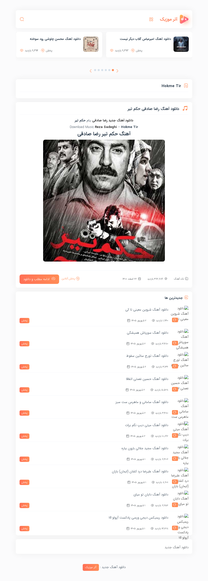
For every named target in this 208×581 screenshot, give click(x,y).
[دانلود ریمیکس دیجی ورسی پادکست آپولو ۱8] (179, 522)
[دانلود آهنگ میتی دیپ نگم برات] (179, 430)
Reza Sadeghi (106, 127)
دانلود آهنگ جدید (121, 120)
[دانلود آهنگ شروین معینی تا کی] (179, 315)
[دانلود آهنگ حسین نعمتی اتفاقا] (179, 384)
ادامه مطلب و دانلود (36, 279)
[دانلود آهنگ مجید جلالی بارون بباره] (179, 453)
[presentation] (117, 71)
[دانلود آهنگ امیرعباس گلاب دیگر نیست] (181, 44)
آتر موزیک (90, 567)
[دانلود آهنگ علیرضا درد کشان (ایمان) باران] (179, 476)
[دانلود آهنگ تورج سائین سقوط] (179, 361)
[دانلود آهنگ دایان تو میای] (179, 499)
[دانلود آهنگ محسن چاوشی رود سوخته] (90, 44)
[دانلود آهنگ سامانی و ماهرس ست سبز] (179, 407)
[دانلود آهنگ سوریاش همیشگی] (179, 338)
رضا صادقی (100, 120)
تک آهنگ (179, 279)
